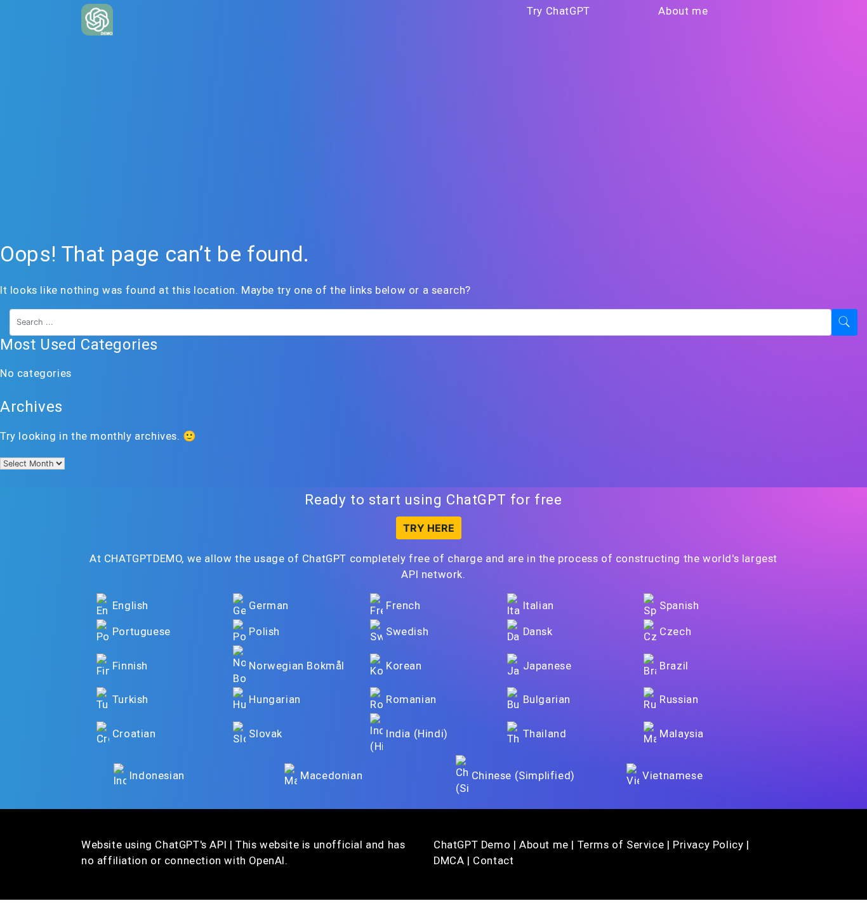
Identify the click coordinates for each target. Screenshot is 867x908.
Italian (538, 606)
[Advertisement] (433, 139)
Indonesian (157, 776)
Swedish (407, 632)
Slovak (265, 734)
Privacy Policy (708, 845)
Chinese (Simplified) (523, 776)
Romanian (411, 700)
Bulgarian (547, 700)
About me (683, 11)
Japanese (547, 666)
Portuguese (141, 632)
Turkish (130, 700)
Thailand (545, 734)
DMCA (449, 861)
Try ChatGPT (558, 11)
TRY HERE (428, 528)
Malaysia (681, 734)
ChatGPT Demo (472, 845)
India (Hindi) (417, 734)
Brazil (674, 666)
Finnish (130, 666)
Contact (493, 861)
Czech (675, 632)
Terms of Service (621, 845)
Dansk (538, 632)
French (403, 606)
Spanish (679, 606)
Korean (404, 666)
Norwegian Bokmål (297, 666)
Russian (678, 700)
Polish (264, 632)
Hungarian (274, 700)
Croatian (134, 734)
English (130, 606)
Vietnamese (672, 776)
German (269, 606)
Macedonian (331, 776)
